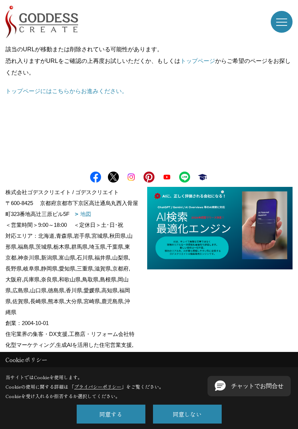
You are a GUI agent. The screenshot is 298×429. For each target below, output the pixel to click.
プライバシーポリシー (97, 386)
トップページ (197, 61)
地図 (85, 214)
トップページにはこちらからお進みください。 (66, 91)
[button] (249, 386)
